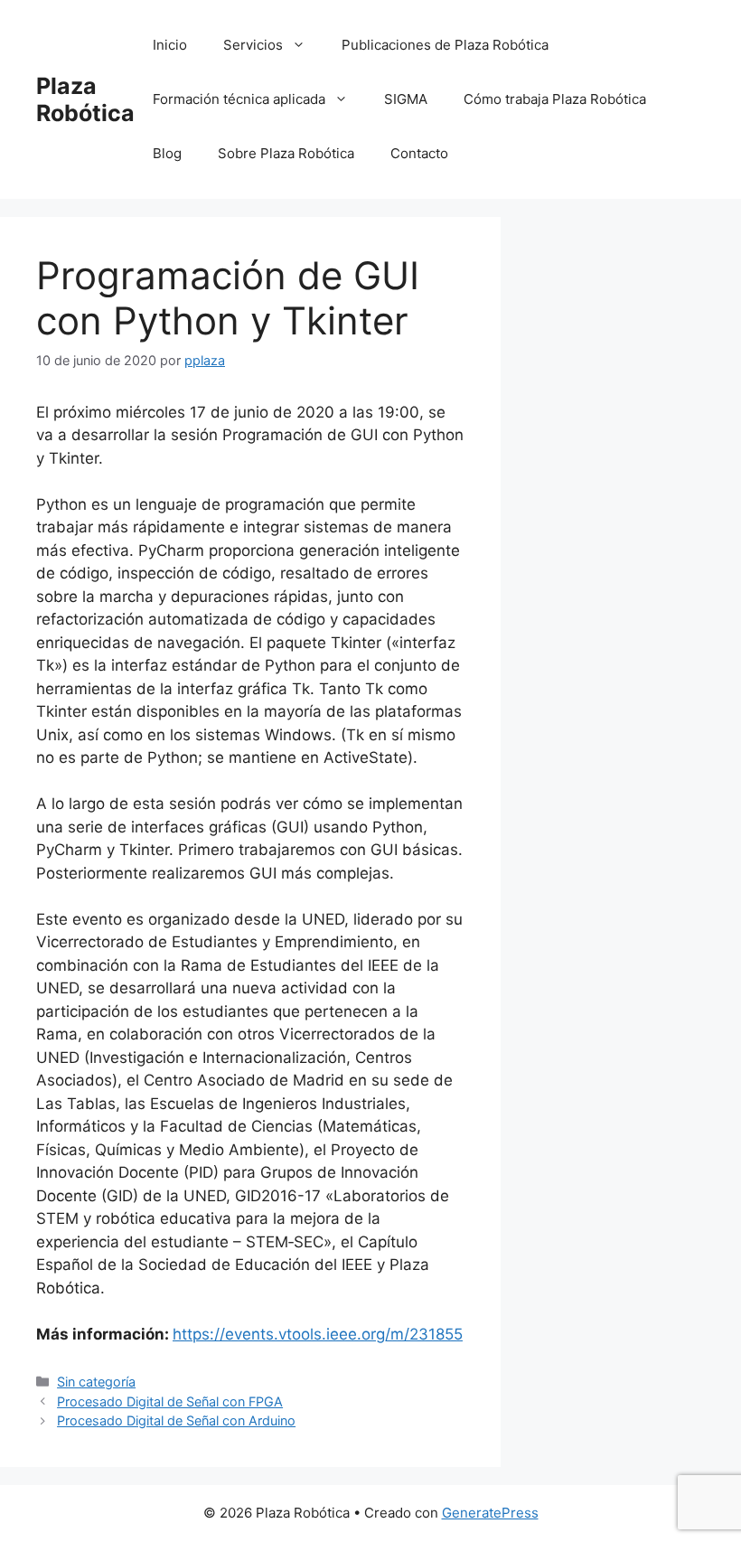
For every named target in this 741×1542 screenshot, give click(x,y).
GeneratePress (490, 1512)
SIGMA (405, 99)
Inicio (170, 44)
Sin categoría (96, 1381)
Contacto (419, 153)
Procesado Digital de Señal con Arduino (176, 1420)
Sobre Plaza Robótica (286, 153)
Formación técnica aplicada (239, 99)
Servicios (253, 44)
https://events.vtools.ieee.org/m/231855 (318, 1334)
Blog (167, 153)
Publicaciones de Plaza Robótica (445, 44)
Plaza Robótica (85, 99)
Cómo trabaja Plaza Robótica (555, 99)
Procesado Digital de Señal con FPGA (170, 1401)
